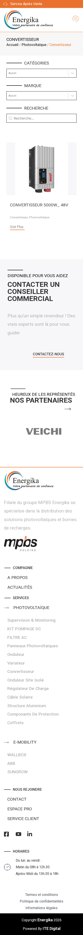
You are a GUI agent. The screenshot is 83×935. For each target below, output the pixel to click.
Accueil (12, 45)
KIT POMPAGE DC (24, 628)
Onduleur (15, 654)
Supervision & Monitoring (31, 620)
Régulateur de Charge (28, 688)
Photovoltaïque (34, 45)
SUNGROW (17, 771)
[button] (48, 355)
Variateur (16, 663)
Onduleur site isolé (25, 680)
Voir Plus (16, 227)
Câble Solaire (20, 697)
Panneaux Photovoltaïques (32, 645)
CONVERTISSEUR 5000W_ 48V (39, 205)
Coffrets (15, 722)
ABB (11, 763)
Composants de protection (33, 714)
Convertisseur (19, 217)
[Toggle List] (72, 73)
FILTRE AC (17, 637)
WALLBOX (16, 754)
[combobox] (37, 73)
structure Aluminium (26, 705)
